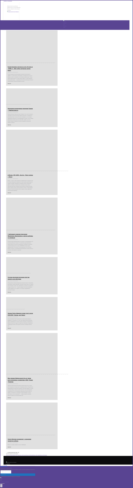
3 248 (16, 452)
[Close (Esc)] (0, 483)
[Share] (1, 483)
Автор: (12, 72)
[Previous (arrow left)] (0, 485)
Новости (9, 72)
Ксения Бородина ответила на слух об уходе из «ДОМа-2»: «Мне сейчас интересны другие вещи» (20, 68)
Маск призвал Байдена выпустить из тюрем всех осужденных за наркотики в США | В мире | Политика (20, 380)
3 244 (9, 452)
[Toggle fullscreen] (2, 483)
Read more (9, 83)
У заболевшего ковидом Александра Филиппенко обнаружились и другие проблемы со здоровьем (20, 235)
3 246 (12, 452)
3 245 (10, 452)
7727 (18, 452)
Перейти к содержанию (8, 1)
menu (64, 27)
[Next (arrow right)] (1, 485)
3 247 (14, 452)
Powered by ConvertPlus (4, 481)
